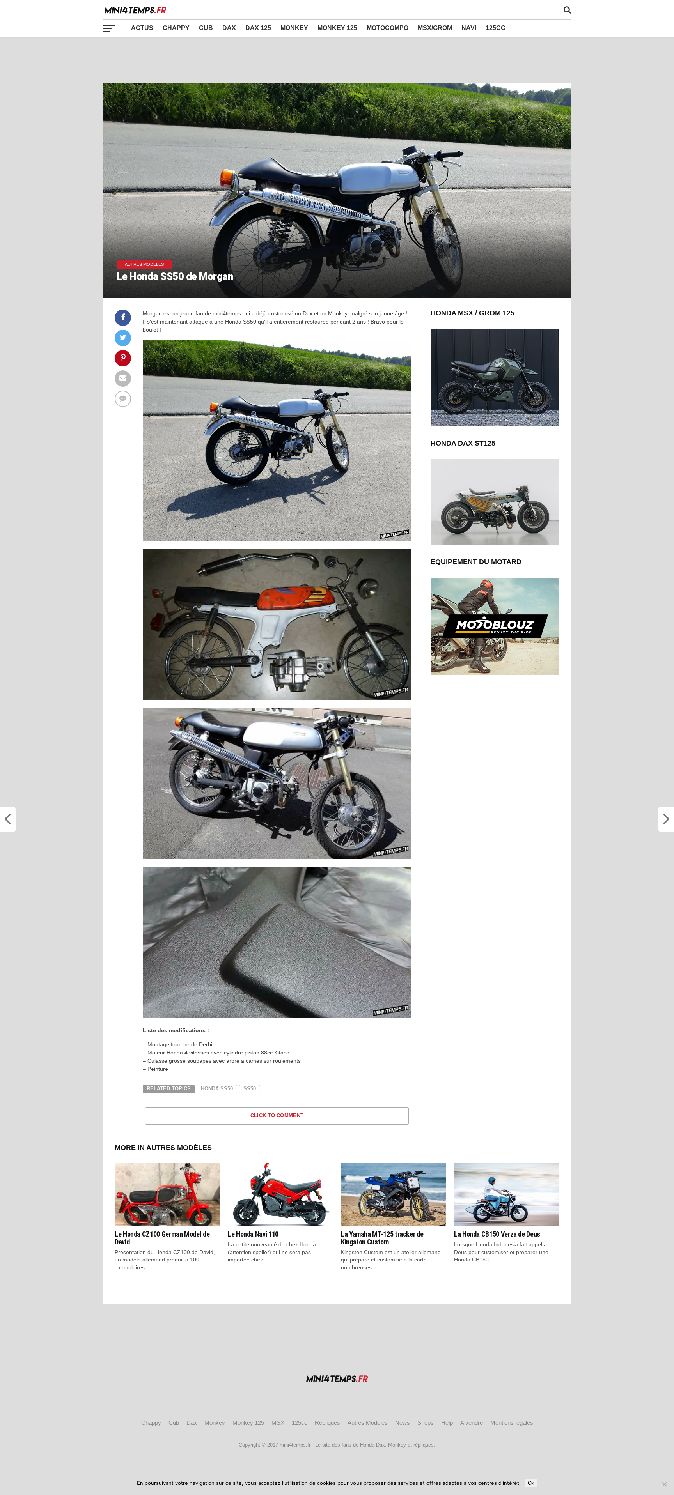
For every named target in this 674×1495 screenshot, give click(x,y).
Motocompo (387, 28)
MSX (277, 1422)
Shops (425, 1422)
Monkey (294, 28)
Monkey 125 (337, 28)
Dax (229, 28)
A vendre (471, 1422)
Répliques (327, 1422)
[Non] (664, 1484)
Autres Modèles (368, 1422)
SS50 (249, 1089)
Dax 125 (258, 28)
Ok (531, 1483)
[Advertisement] (337, 60)
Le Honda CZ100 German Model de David (162, 1238)
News (402, 1422)
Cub (206, 28)
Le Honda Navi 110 (253, 1234)
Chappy (176, 28)
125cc (496, 28)
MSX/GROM (435, 28)
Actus (142, 28)
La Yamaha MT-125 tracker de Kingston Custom (382, 1238)
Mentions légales (511, 1422)
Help (447, 1422)
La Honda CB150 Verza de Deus (497, 1234)
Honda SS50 (217, 1089)
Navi (468, 28)
